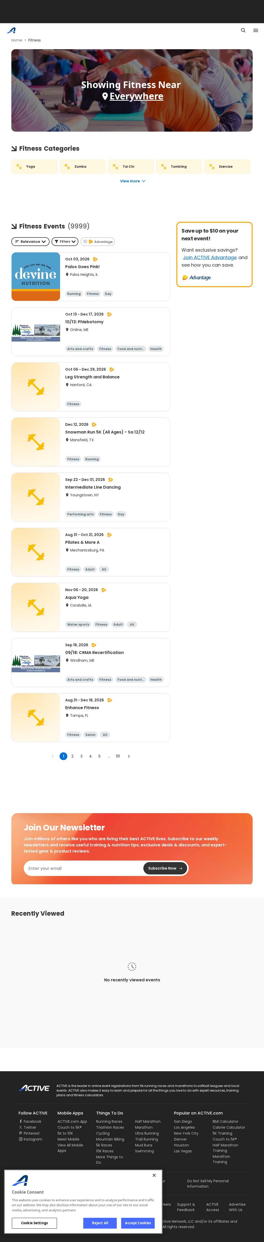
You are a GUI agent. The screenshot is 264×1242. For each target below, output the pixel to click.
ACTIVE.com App (72, 1121)
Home (16, 40)
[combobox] (30, 241)
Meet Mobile (68, 1139)
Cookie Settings (34, 1223)
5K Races (104, 1145)
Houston (181, 1145)
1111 (118, 756)
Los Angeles (184, 1127)
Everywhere (136, 96)
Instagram (33, 1139)
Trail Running (146, 1139)
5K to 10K (65, 1133)
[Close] (154, 1175)
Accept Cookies (138, 1223)
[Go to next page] (129, 756)
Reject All (100, 1223)
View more (130, 181)
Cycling (103, 1133)
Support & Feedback (186, 1207)
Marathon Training (221, 1159)
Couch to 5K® (69, 1127)
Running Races (109, 1121)
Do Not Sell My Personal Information (208, 1183)
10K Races (104, 1151)
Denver (180, 1139)
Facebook (32, 1121)
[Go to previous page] (53, 756)
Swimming (144, 1151)
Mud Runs (143, 1145)
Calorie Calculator (229, 1127)
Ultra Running (147, 1133)
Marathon (144, 1127)
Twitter (30, 1127)
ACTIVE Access (212, 1207)
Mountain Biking (110, 1139)
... (109, 756)
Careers (164, 1204)
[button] (65, 241)
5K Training (222, 1133)
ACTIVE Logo (29, 1086)
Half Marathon (148, 1121)
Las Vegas (183, 1151)
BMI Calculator (225, 1121)
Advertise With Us (237, 1207)
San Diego (183, 1121)
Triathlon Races (110, 1127)
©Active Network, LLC (169, 1221)
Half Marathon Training (225, 1148)
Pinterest (32, 1133)
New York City (186, 1133)
